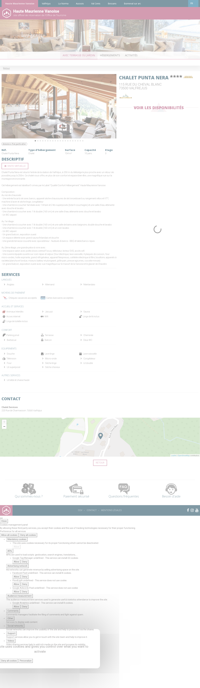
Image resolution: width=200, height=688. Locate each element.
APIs (10, 551)
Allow (16, 547)
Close (4, 521)
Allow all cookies (9, 535)
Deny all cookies (28, 535)
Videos (11, 641)
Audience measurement (20, 596)
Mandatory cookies (17, 539)
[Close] (1, 518)
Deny (24, 561)
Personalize (26, 660)
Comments (13, 611)
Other (10, 618)
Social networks (15, 626)
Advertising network (17, 566)
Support (11, 633)
